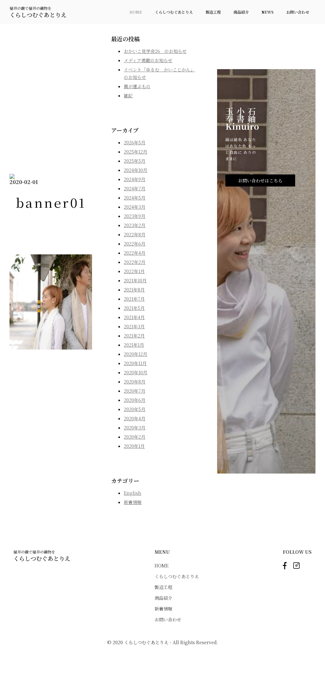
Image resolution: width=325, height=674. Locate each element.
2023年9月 (134, 216)
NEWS (268, 12)
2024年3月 (134, 207)
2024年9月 (134, 179)
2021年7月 (134, 299)
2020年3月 (134, 427)
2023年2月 (134, 225)
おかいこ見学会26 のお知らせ (155, 51)
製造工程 (213, 12)
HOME (135, 12)
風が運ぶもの (137, 86)
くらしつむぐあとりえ (174, 12)
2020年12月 (135, 354)
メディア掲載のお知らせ (148, 60)
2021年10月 (135, 280)
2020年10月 (135, 372)
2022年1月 (134, 271)
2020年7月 (134, 391)
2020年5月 (134, 409)
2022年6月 (134, 243)
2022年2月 (134, 262)
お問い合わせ (297, 12)
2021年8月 (134, 289)
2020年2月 (134, 437)
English (132, 493)
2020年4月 (134, 418)
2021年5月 (134, 308)
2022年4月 (134, 253)
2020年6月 (134, 400)
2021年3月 (134, 326)
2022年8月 (134, 234)
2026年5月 (134, 142)
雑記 (128, 95)
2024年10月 (135, 170)
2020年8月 (134, 381)
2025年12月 (135, 151)
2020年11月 (135, 363)
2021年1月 (134, 345)
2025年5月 (134, 161)
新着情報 (133, 502)
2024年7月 (134, 188)
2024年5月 (134, 197)
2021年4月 (134, 317)
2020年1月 (134, 446)
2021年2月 (134, 335)
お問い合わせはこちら (260, 180)
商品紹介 (241, 12)
